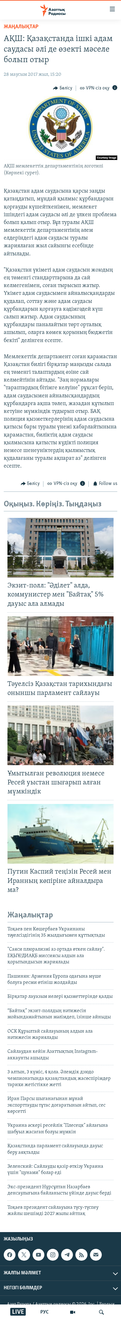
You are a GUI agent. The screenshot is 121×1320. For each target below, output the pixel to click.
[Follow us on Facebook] (10, 1255)
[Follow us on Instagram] (53, 1255)
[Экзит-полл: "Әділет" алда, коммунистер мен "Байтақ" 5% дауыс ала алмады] (60, 548)
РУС (44, 1312)
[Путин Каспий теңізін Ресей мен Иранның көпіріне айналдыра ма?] (60, 834)
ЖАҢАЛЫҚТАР (21, 27)
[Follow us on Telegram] (67, 1255)
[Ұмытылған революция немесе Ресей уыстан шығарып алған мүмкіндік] (60, 735)
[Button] (62, 88)
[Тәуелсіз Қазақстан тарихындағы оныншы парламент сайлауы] (60, 646)
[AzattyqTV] (72, 1312)
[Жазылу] (96, 1255)
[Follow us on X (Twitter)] (24, 1255)
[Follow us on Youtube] (38, 1255)
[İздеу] (101, 1312)
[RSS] (81, 1255)
